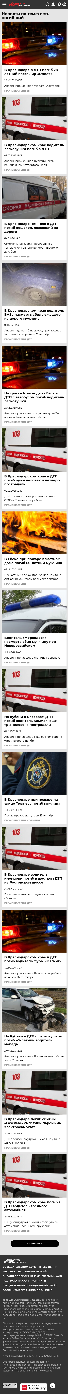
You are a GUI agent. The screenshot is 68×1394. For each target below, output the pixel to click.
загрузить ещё (34, 1244)
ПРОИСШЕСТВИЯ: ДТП (18, 91)
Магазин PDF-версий (32, 1271)
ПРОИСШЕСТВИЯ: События (22, 820)
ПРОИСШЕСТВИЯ (15, 584)
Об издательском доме (19, 1266)
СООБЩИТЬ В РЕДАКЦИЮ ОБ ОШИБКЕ (27, 1290)
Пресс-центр (47, 1266)
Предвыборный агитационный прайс (30, 1285)
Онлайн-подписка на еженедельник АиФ (32, 1276)
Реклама (9, 1271)
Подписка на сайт (16, 1280)
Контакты (39, 1280)
